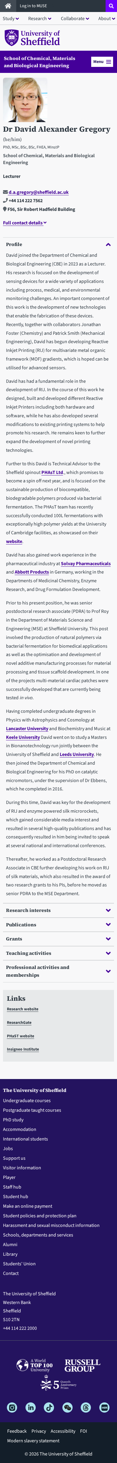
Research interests (28, 910)
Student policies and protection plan (39, 1216)
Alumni (10, 1244)
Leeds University (77, 754)
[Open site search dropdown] (111, 6)
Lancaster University (27, 728)
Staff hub (12, 1187)
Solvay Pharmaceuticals (86, 563)
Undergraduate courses (27, 1100)
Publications (21, 924)
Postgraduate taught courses (32, 1110)
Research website (22, 1009)
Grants (14, 938)
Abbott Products (32, 572)
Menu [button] (98, 61)
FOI (83, 1431)
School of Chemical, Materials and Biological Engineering (39, 62)
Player (9, 1177)
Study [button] (8, 18)
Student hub (15, 1196)
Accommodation (19, 1129)
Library (10, 1254)
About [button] (104, 18)
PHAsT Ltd (52, 472)
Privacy (39, 1431)
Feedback (17, 1431)
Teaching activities (28, 953)
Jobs (8, 1148)
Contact (11, 1273)
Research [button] (37, 18)
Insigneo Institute (23, 1049)
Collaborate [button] (73, 18)
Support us (14, 1158)
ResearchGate (19, 1022)
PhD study (13, 1120)
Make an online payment (27, 1206)
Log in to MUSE (34, 6)
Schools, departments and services (38, 1235)
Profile (14, 244)
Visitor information (22, 1168)
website (14, 541)
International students (25, 1139)
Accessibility (63, 1431)
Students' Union (19, 1264)
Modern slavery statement (33, 1441)
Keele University (23, 737)
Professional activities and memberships (37, 971)
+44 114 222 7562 (25, 200)
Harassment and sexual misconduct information (51, 1225)
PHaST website (20, 1036)
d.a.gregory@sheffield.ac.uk (38, 192)
